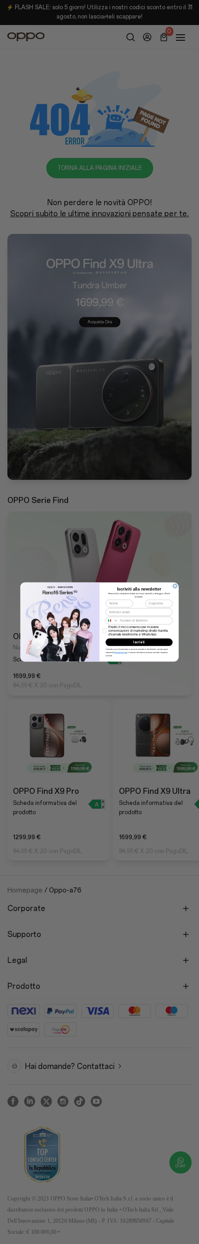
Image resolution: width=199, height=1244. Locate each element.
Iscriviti (138, 642)
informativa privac (120, 652)
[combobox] (112, 620)
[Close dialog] (175, 586)
